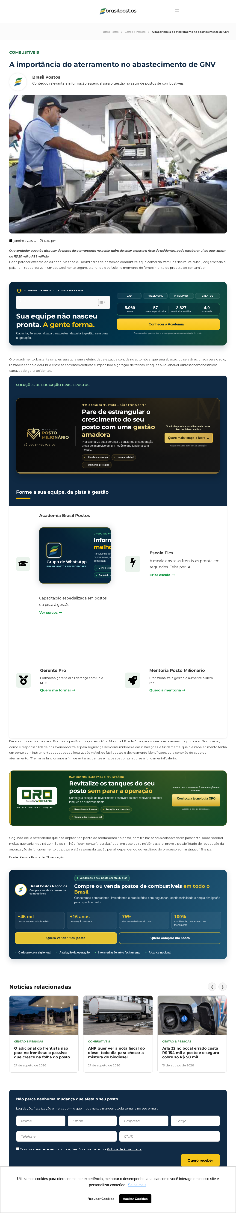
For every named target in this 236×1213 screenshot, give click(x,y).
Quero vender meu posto (66, 938)
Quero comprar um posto (170, 938)
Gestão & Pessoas (135, 31)
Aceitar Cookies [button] (135, 1199)
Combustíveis (24, 52)
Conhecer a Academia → (168, 324)
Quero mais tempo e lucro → (188, 438)
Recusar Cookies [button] (101, 1199)
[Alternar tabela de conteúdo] (100, 302)
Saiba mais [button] (137, 1185)
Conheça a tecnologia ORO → (196, 800)
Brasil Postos (110, 31)
